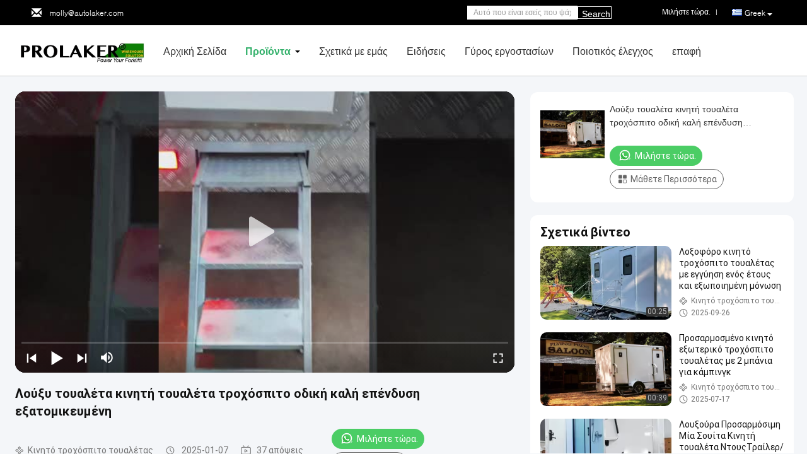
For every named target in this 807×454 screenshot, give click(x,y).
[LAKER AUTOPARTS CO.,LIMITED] (84, 49)
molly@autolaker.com (87, 13)
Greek (755, 13)
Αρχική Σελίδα (194, 51)
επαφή (686, 51)
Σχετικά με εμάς (353, 51)
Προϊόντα (268, 51)
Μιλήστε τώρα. (387, 439)
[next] (82, 357)
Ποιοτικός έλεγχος (612, 51)
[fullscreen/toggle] (498, 357)
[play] (265, 232)
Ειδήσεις (426, 51)
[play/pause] (56, 357)
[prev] (31, 357)
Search (596, 14)
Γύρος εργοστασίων (509, 51)
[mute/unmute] (107, 357)
